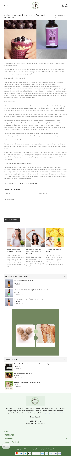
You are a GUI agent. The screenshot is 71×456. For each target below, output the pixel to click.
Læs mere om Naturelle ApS (53, 413)
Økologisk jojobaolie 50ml (23, 373)
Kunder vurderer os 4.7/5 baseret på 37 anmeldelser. (21, 183)
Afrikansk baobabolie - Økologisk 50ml (27, 382)
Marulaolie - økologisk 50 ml (23, 280)
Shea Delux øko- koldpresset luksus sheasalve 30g (31, 364)
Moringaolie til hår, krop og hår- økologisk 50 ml (31, 290)
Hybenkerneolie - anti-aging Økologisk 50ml (29, 299)
